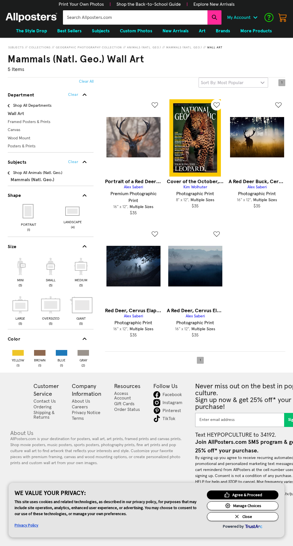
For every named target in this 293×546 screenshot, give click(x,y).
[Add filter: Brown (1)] (40, 351)
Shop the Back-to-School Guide (148, 4)
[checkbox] (20, 271)
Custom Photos (136, 31)
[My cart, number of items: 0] (282, 17)
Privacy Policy (26, 525)
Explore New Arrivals (214, 4)
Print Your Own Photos (81, 4)
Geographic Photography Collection (89, 47)
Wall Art (215, 47)
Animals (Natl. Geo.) (144, 47)
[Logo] (31, 17)
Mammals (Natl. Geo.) (184, 47)
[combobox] (135, 17)
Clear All (86, 82)
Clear (73, 162)
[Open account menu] (255, 17)
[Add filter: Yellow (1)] (18, 351)
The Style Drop (31, 31)
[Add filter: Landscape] (72, 211)
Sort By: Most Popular (222, 82)
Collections (40, 47)
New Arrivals (176, 31)
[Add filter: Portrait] (28, 211)
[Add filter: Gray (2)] (83, 351)
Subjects (16, 47)
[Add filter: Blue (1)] (61, 351)
